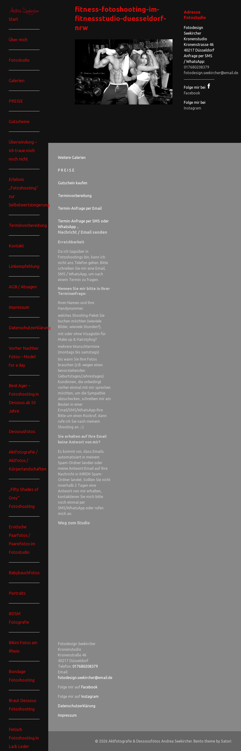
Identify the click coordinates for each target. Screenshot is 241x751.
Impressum (67, 715)
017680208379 (196, 67)
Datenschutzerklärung (76, 706)
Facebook (89, 687)
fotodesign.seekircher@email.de (211, 73)
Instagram (192, 108)
